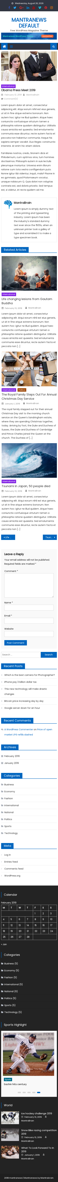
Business (9, 784)
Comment (11, 571)
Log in (7, 854)
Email (8, 615)
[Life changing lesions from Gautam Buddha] (29, 273)
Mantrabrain (47, 1177)
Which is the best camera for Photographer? (29, 675)
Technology (11, 833)
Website (9, 628)
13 (20, 925)
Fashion (8, 798)
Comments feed (13, 868)
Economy (9, 791)
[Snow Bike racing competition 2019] (10, 1134)
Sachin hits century (15, 1084)
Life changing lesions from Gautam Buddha (27, 301)
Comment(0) (11, 98)
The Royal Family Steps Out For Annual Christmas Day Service (29, 396)
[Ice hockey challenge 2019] (10, 1117)
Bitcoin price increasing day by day (24, 701)
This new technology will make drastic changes (25, 691)
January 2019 (11, 763)
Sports (7, 826)
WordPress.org (12, 875)
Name (8, 602)
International (8, 86)
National (9, 812)
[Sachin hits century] (28, 1054)
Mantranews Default (29, 22)
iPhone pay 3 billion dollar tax (20, 682)
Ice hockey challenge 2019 (36, 1113)
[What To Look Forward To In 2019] (10, 1152)
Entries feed (11, 861)
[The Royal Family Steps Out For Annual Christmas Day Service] (29, 369)
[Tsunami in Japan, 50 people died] (29, 460)
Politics (22, 390)
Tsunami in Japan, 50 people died (26, 486)
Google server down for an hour (22, 708)
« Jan (4, 944)
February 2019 (12, 756)
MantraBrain (32, 94)
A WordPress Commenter (18, 729)
